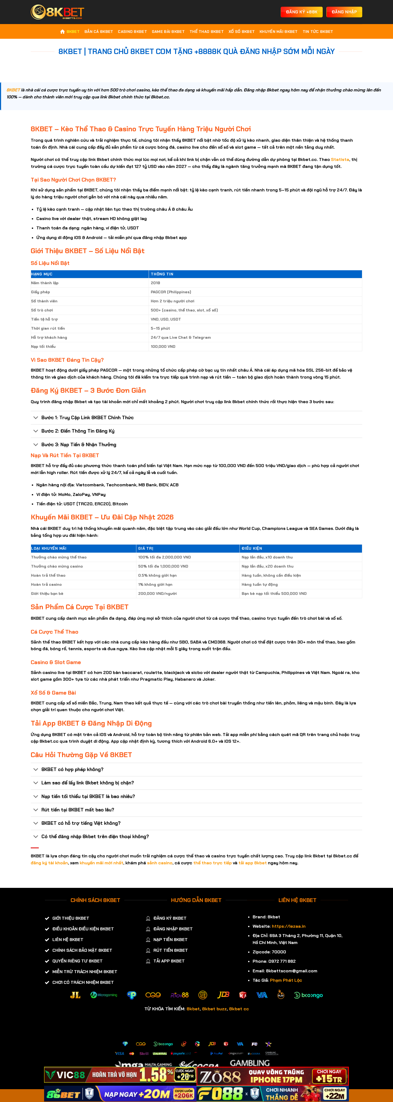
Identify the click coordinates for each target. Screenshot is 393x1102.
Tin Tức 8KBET (318, 31)
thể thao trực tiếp (212, 863)
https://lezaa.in (289, 926)
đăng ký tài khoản (49, 863)
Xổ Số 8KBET (242, 31)
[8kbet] (57, 12)
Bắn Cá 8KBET (98, 31)
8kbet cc (239, 1009)
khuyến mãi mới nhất (101, 863)
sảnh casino (159, 863)
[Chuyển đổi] (36, 418)
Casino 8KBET (132, 31)
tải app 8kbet (252, 863)
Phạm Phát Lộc (286, 980)
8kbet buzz (214, 1009)
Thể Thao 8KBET (207, 31)
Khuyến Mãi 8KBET (279, 31)
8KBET (73, 31)
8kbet (193, 1009)
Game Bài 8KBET (168, 31)
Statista (340, 159)
